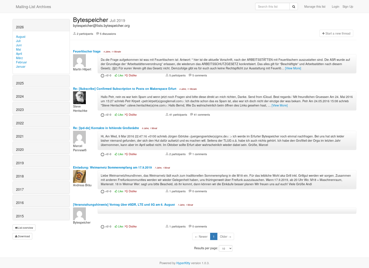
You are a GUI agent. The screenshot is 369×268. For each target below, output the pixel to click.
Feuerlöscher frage (87, 51)
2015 (20, 215)
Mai (18, 49)
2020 (20, 149)
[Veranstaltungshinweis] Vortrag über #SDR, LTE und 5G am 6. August (124, 204)
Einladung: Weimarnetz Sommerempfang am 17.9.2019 (113, 167)
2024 (20, 96)
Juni (19, 45)
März (19, 58)
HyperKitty (183, 263)
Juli (18, 41)
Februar (21, 62)
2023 (20, 109)
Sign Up (348, 6)
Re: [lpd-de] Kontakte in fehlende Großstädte (106, 128)
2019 (20, 162)
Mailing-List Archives (33, 6)
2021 (20, 136)
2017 (20, 189)
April (19, 53)
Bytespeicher (91, 19)
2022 (20, 122)
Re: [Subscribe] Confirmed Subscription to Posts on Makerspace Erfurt (125, 88)
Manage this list (314, 6)
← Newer (201, 236)
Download (23, 236)
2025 (20, 83)
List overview (25, 227)
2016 (20, 202)
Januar (20, 66)
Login (335, 6)
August (20, 36)
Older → (225, 236)
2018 (20, 176)
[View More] (293, 68)
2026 (20, 26)
